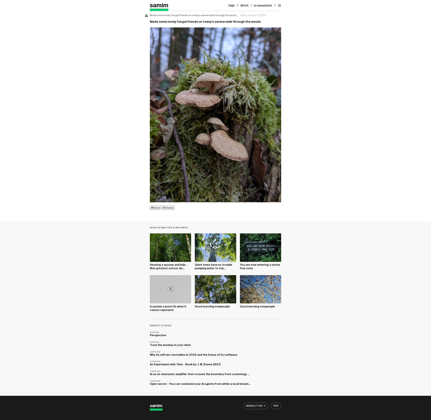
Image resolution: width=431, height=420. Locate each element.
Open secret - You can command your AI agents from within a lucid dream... (200, 383)
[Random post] (279, 5)
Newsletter (254, 406)
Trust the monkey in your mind (170, 344)
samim (159, 6)
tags (231, 5)
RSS (275, 406)
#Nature (155, 208)
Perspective (158, 334)
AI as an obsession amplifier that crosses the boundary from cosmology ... (200, 373)
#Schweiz (168, 208)
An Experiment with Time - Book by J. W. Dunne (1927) (185, 363)
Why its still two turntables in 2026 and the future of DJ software (193, 353)
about (244, 5)
